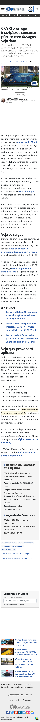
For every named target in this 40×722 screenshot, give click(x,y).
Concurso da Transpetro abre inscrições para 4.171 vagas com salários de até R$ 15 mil (21, 327)
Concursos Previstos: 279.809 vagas (17, 558)
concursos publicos (9, 543)
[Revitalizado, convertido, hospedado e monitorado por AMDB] (37, 718)
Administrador (23, 489)
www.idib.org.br (26, 191)
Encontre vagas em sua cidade (13, 597)
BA (24, 15)
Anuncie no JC (13, 700)
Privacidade (27, 700)
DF (32, 15)
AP (15, 15)
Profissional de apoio (13, 493)
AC (7, 15)
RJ (22, 509)
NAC (2, 15)
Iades (19, 506)
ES (36, 15)
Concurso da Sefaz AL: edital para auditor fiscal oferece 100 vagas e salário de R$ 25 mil (22, 338)
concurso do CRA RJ (27, 142)
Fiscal (13, 489)
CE (28, 15)
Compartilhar (20, 94)
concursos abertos (26, 543)
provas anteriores (8, 549)
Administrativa (27, 496)
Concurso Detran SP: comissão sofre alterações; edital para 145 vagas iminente (21, 315)
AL (11, 15)
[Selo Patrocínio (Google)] (30, 9)
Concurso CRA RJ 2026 (18, 62)
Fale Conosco (26, 695)
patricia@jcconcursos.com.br (16, 99)
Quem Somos (13, 695)
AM (19, 15)
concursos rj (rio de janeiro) (12, 546)
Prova (13, 532)
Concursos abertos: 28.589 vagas (16, 553)
